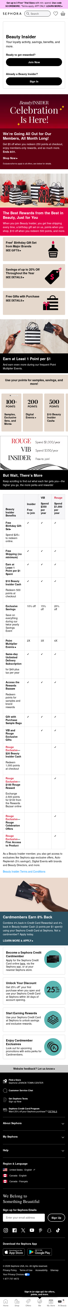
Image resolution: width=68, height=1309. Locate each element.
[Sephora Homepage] (12, 14)
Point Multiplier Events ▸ (11, 644)
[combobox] (37, 14)
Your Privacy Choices (13, 1274)
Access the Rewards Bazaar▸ (12, 685)
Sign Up (56, 1217)
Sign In (34, 81)
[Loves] (55, 14)
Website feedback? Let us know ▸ (34, 1068)
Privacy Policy (10, 1270)
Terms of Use (26, 1270)
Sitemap (54, 1270)
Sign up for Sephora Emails (20, 1210)
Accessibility (41, 1270)
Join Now (34, 62)
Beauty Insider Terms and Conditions (24, 871)
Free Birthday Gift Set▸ (13, 526)
